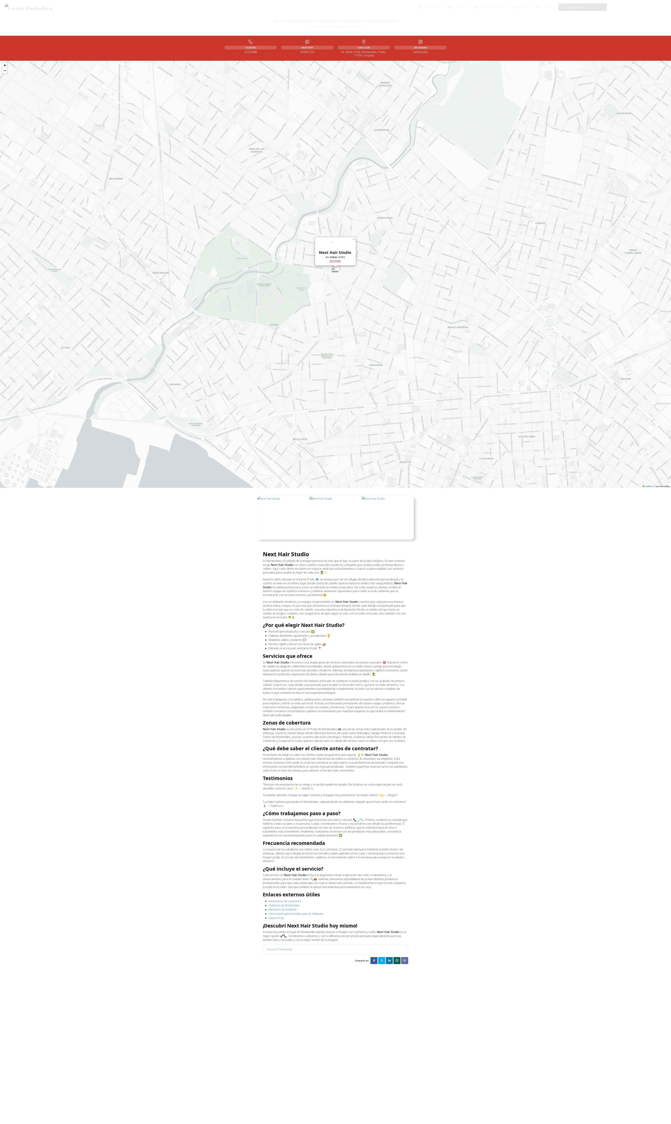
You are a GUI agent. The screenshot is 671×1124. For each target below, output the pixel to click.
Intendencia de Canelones (284, 901)
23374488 (335, 261)
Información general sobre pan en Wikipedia (295, 914)
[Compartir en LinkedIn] (389, 960)
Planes (545, 7)
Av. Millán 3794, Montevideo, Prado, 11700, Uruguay (363, 53)
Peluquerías (324, 26)
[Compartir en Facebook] (373, 960)
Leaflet (647, 486)
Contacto (523, 7)
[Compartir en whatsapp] (397, 960)
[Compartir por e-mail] (404, 960)
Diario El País (276, 918)
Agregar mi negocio (492, 7)
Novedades (460, 7)
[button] (335, 272)
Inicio (311, 26)
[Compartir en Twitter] (381, 960)
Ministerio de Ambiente (282, 909)
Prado (337, 26)
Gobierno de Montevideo (284, 905)
